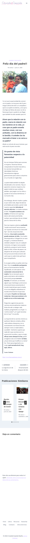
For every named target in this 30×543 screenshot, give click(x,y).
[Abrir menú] (26, 3)
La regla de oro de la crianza (7, 367)
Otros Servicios (22, 525)
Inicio (4, 522)
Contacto (11, 525)
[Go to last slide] (4, 403)
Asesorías (24, 522)
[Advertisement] (15, 24)
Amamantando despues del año (23, 367)
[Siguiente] (25, 403)
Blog (4, 525)
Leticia (11, 67)
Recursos (16, 522)
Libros (10, 522)
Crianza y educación (15, 60)
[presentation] (7, 390)
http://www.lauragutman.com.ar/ (12, 357)
